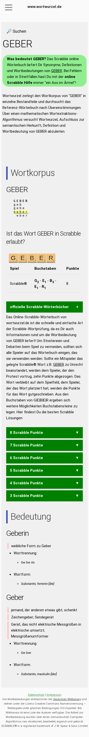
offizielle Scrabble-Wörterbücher (39, 307)
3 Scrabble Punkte (26, 495)
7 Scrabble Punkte (26, 445)
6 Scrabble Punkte (26, 458)
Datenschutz (36, 694)
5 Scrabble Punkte (26, 470)
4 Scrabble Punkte (26, 483)
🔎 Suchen (16, 31)
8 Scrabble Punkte (26, 432)
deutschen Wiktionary (67, 699)
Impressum (53, 694)
